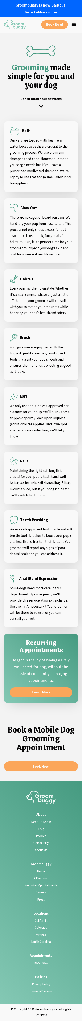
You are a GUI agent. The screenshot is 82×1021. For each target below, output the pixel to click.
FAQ (41, 829)
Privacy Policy (41, 984)
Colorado (41, 927)
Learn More (41, 692)
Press (41, 899)
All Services (41, 878)
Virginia (41, 934)
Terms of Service (41, 991)
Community (41, 843)
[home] (15, 24)
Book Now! (54, 24)
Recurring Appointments (41, 885)
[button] (74, 24)
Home (41, 871)
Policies (41, 836)
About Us (41, 850)
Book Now (41, 963)
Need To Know (41, 822)
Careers (41, 892)
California (41, 920)
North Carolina (41, 941)
